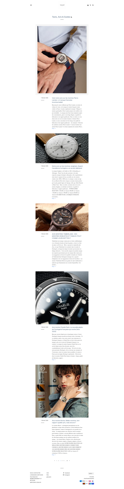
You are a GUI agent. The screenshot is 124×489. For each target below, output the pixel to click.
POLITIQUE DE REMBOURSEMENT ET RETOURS (36, 478)
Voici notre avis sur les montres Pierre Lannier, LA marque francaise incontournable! (65, 100)
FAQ (48, 475)
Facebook (67, 473)
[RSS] (71, 17)
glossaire (49, 477)
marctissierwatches (89, 478)
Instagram (67, 475)
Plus (53, 128)
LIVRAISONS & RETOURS (36, 475)
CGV (48, 473)
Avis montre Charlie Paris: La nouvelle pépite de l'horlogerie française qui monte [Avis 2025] (67, 329)
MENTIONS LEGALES (35, 482)
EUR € (90, 473)
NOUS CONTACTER (35, 473)
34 (67, 460)
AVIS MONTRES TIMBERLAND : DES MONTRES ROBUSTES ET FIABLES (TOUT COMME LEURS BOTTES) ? (66, 236)
